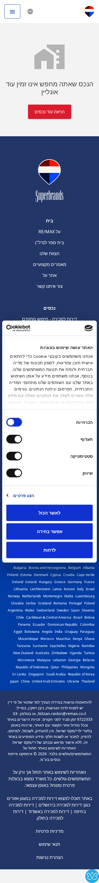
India (58, 631)
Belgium (74, 567)
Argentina (15, 610)
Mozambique (28, 638)
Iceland (31, 582)
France (89, 582)
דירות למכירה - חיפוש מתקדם (49, 319)
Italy (80, 589)
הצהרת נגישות (49, 857)
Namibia (88, 645)
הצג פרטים (23, 495)
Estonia (26, 574)
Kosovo (69, 589)
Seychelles (58, 645)
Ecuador (39, 624)
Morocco (47, 638)
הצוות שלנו (49, 253)
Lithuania (21, 589)
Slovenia (88, 610)
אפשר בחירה (49, 531)
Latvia (57, 589)
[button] (30, 11)
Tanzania (24, 645)
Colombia (87, 624)
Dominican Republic (63, 624)
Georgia (74, 660)
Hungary (45, 582)
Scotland (44, 603)
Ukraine (73, 681)
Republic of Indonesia (32, 667)
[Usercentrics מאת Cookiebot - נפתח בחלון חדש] (29, 328)
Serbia (31, 603)
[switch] (15, 439)
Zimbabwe (59, 653)
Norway (14, 596)
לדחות (49, 550)
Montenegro (52, 596)
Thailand (88, 681)
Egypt (18, 631)
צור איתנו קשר (50, 286)
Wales (29, 610)
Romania (60, 603)
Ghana (89, 638)
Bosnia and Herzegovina (47, 567)
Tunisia (89, 653)
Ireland (17, 582)
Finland (12, 574)
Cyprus (55, 574)
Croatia (69, 574)
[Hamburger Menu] (12, 11)
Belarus (89, 660)
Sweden (63, 610)
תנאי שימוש (49, 844)
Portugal (75, 603)
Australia (42, 653)
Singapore (36, 674)
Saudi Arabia (56, 674)
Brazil (77, 617)
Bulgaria (19, 567)
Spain (75, 610)
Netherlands (31, 596)
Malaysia (44, 660)
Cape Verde (86, 574)
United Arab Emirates (48, 681)
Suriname (40, 645)
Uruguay (71, 631)
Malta (68, 596)
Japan (14, 681)
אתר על (50, 275)
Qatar (55, 667)
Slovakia (17, 603)
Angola (47, 631)
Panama (24, 624)
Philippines (70, 667)
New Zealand (23, 653)
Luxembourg (85, 596)
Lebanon (59, 660)
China (25, 681)
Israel (90, 589)
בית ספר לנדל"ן (49, 243)
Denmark (41, 574)
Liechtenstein (40, 589)
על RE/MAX (49, 232)
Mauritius (63, 638)
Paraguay (87, 631)
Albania (89, 567)
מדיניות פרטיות (50, 831)
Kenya (77, 638)
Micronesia (26, 660)
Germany (75, 582)
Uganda (76, 653)
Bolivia (89, 617)
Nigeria (73, 645)
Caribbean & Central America (48, 617)
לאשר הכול (49, 513)
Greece (59, 582)
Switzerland (45, 610)
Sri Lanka (19, 674)
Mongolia (87, 667)
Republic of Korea (81, 674)
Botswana (32, 631)
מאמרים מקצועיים (49, 264)
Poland (89, 603)
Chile (20, 617)
